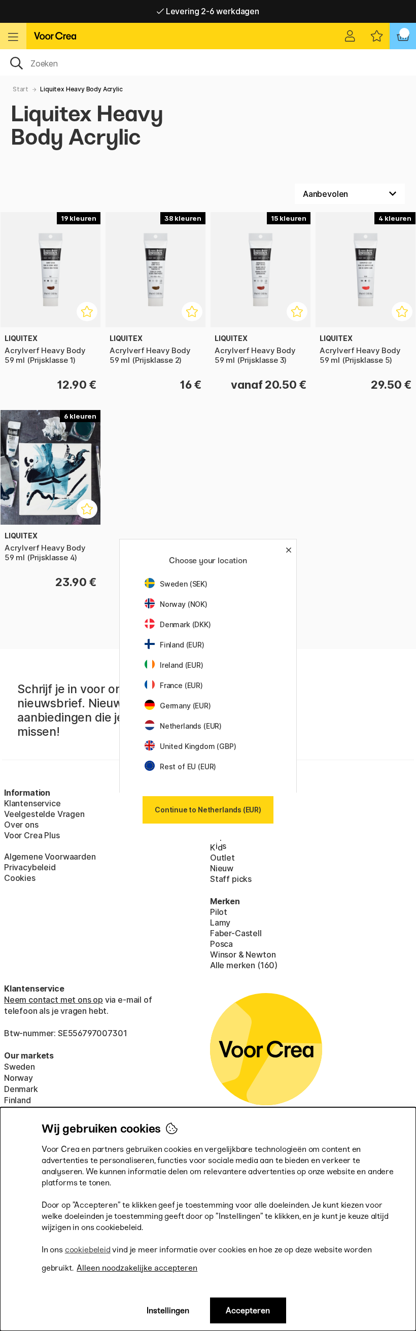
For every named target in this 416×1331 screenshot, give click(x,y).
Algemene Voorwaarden (49, 856)
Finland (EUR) (182, 644)
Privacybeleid (30, 867)
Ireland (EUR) (181, 665)
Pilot (218, 912)
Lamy (220, 922)
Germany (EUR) (185, 705)
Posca (221, 944)
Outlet (222, 857)
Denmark (21, 1089)
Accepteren (248, 1310)
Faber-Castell (236, 933)
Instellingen (168, 1310)
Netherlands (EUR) (191, 726)
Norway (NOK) (183, 604)
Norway (18, 1078)
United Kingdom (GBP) (198, 746)
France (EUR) (181, 685)
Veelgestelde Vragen (44, 814)
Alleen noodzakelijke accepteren (137, 1268)
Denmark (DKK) (185, 624)
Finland (17, 1100)
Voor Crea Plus (32, 835)
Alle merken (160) (244, 965)
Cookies (20, 878)
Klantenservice (32, 803)
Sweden (19, 1067)
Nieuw (221, 868)
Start (20, 89)
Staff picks (231, 879)
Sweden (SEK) (183, 583)
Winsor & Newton (242, 954)
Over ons (21, 825)
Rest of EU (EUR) (188, 766)
